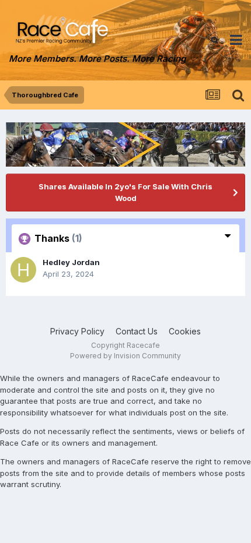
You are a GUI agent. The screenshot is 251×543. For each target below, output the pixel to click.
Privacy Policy (77, 331)
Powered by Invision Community (125, 355)
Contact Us (137, 331)
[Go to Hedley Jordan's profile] (23, 270)
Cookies (185, 331)
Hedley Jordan (71, 262)
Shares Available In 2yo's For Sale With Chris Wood (125, 192)
